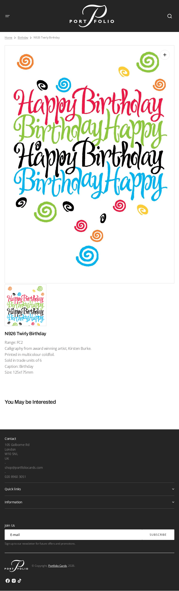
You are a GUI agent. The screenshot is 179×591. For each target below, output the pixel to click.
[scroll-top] (169, 581)
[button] (7, 16)
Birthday (23, 37)
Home (8, 37)
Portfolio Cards (57, 566)
